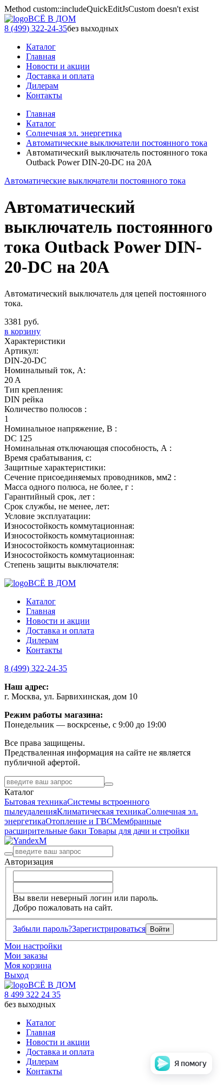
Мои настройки (33, 946)
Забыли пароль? (42, 928)
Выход (16, 975)
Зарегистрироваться (109, 928)
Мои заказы (26, 955)
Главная (40, 113)
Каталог (41, 123)
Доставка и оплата (60, 630)
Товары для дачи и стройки (139, 830)
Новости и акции (58, 620)
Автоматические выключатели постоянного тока (116, 142)
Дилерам (42, 640)
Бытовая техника (35, 801)
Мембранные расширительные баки (82, 826)
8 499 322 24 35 (32, 994)
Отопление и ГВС (79, 821)
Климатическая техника (101, 811)
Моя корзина (27, 965)
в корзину (22, 331)
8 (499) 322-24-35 (35, 28)
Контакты (44, 650)
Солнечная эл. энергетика (74, 133)
